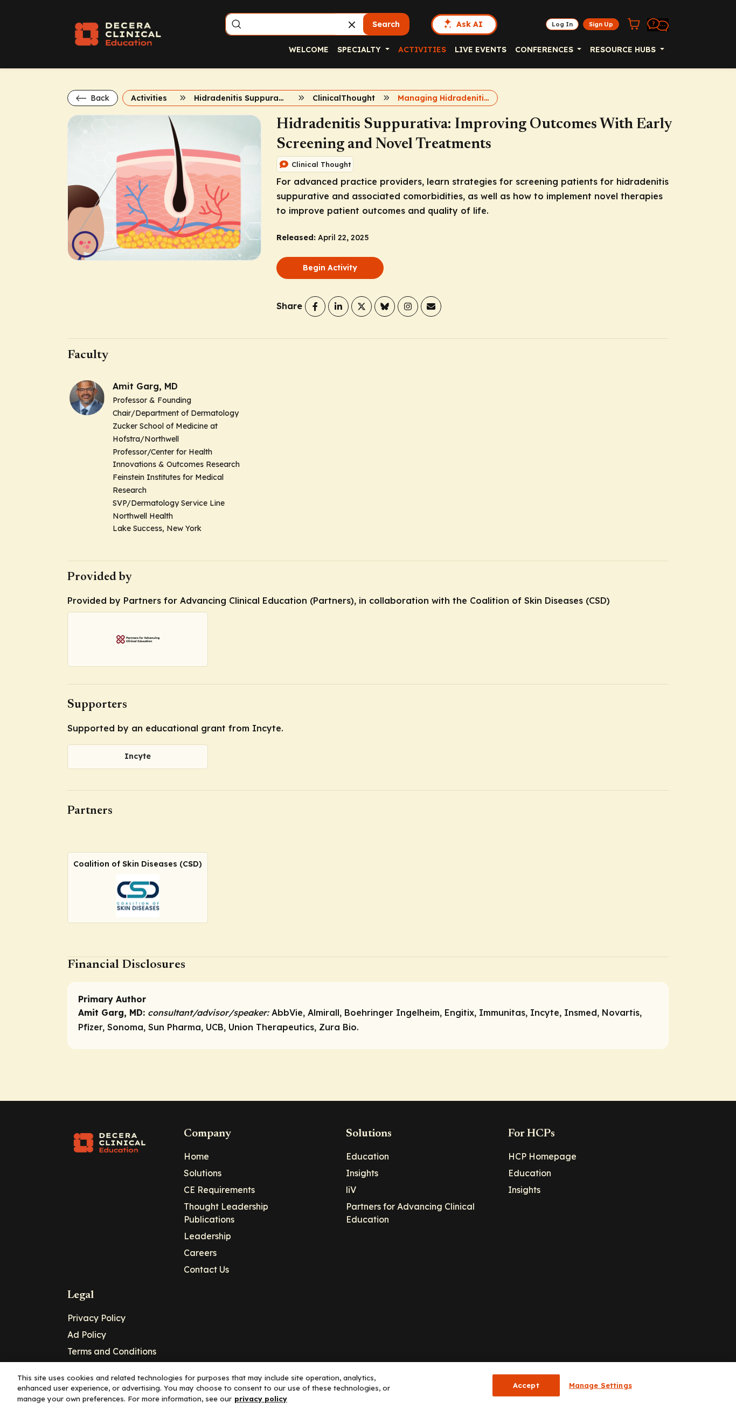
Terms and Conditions (111, 1351)
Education (367, 1156)
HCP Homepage (542, 1156)
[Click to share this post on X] (361, 306)
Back (98, 98)
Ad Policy (86, 1334)
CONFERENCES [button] (545, 49)
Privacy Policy (96, 1318)
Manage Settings (600, 1384)
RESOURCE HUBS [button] (624, 49)
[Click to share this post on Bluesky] (384, 306)
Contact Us (206, 1269)
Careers (200, 1252)
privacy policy (260, 1398)
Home (196, 1156)
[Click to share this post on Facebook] (315, 306)
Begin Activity (330, 268)
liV (351, 1189)
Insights (362, 1173)
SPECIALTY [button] (360, 49)
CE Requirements (219, 1189)
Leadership (207, 1236)
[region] (368, 1386)
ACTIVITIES (422, 49)
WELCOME (309, 49)
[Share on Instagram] (408, 306)
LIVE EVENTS (480, 49)
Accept (526, 1384)
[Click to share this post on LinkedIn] (338, 306)
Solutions (202, 1173)
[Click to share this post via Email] (431, 306)
